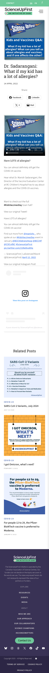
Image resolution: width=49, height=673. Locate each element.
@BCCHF (37, 241)
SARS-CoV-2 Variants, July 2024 (21, 406)
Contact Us (24, 640)
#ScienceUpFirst (24, 244)
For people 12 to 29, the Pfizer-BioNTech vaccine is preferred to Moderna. (21, 526)
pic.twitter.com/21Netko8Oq (18, 248)
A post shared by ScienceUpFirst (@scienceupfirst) (27, 327)
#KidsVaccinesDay (26, 237)
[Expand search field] (42, 3)
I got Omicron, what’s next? (19, 464)
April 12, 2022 (29, 257)
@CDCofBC (9, 244)
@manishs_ (29, 233)
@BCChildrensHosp (22, 241)
